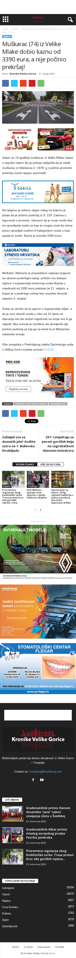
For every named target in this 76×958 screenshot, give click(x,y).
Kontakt (59, 946)
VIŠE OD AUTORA (50, 464)
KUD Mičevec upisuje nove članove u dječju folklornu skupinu (37, 493)
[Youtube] (42, 780)
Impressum (44, 946)
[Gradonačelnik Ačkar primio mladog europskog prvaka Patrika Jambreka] (12, 835)
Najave (6, 486)
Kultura (6, 913)
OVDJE (49, 349)
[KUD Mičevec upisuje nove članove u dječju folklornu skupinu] (38, 479)
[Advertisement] (38, 7)
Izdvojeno (8, 888)
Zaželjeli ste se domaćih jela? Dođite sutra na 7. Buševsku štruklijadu (18, 444)
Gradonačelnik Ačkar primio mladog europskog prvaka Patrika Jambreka (46, 833)
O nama (28, 946)
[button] (69, 19)
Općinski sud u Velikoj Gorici (30, 403)
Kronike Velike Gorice (23, 73)
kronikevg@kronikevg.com (45, 771)
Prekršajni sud (58, 403)
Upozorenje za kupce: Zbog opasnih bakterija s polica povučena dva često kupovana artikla (62, 496)
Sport (5, 919)
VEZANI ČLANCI (25, 464)
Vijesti (7, 36)
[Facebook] (34, 780)
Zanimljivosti (10, 926)
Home (5, 28)
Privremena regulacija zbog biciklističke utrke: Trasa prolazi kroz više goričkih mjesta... (50, 855)
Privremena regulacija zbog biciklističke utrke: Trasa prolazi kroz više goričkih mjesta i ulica (12, 496)
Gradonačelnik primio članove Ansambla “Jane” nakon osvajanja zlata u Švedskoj (48, 812)
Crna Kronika (10, 907)
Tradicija (32, 486)
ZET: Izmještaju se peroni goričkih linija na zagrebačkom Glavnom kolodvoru (58, 444)
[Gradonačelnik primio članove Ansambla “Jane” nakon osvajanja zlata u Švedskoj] (12, 814)
